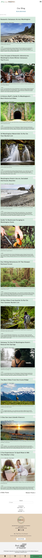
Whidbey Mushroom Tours (15, 256)
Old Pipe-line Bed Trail (18, 214)
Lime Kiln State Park (12, 446)
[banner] (21, 547)
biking (26, 89)
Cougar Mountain (4, 335)
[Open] (40, 1)
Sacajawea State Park (21, 129)
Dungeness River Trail (28, 292)
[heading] (21, 8)
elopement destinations (5, 90)
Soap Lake (11, 375)
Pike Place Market (27, 50)
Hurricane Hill (27, 293)
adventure (24, 49)
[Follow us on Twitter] (21, 530)
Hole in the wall (22, 293)
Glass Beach (8, 213)
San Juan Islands (11, 51)
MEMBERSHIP (36, 556)
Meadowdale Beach (22, 213)
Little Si (2, 336)
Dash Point (10, 335)
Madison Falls (19, 171)
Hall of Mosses (6, 293)
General (21, 88)
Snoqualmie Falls (27, 172)
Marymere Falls (25, 171)
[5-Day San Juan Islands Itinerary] (18, 439)
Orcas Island (27, 446)
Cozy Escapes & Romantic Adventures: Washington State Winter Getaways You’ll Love (15, 58)
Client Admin (11, 22)
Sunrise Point (23, 411)
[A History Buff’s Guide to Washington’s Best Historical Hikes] (18, 120)
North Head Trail (8, 129)
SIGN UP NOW (21, 538)
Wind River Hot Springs (17, 375)
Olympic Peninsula (18, 48)
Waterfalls (8, 173)
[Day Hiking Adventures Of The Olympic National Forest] (18, 286)
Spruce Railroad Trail (10, 295)
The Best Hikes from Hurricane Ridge (15, 380)
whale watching (10, 91)
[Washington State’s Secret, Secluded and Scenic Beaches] (18, 206)
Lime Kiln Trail (30, 335)
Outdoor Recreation (28, 90)
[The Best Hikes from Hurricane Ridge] (18, 404)
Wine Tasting (25, 488)
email (19, 526)
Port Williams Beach (26, 214)
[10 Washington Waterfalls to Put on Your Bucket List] (18, 164)
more (2, 46)
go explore (8, 50)
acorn (10, 305)
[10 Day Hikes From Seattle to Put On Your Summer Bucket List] (18, 328)
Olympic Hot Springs (4, 375)
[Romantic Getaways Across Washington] (18, 41)
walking (26, 129)
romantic (6, 51)
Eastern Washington (16, 88)
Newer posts (30, 492)
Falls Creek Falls (6, 171)
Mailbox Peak (6, 336)
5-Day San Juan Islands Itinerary (13, 417)
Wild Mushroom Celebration (25, 256)
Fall (28, 255)
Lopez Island (22, 446)
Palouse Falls (7, 172)
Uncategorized (3, 49)
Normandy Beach (4, 214)
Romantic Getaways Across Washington (15, 19)
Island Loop (5, 446)
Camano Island (3, 213)
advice (22, 128)
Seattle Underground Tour (8, 488)
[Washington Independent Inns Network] (7, 2)
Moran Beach (29, 213)
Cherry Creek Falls (28, 334)
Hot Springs (30, 374)
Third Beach (14, 215)
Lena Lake (5, 294)
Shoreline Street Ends (7, 215)
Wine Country (16, 49)
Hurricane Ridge (4, 411)
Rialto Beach (3, 295)
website (22, 526)
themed (4, 256)
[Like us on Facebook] (19, 530)
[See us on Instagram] (23, 530)
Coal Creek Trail (27, 128)
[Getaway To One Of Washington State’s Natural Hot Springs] (18, 367)
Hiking (11, 50)
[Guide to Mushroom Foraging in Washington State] (18, 248)
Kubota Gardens (18, 487)
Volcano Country (10, 49)
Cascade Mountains (8, 48)
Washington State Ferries (21, 447)
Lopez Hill (18, 446)
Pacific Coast (24, 48)
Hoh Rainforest (15, 293)
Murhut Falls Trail (16, 294)
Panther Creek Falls (13, 172)
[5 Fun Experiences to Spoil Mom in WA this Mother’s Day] (18, 480)
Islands (13, 48)
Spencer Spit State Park (8, 447)
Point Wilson (14, 129)
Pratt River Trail (29, 336)
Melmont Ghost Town (13, 336)
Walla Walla (16, 51)
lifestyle (14, 50)
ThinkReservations (23, 552)
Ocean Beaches (10, 214)
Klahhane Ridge (10, 411)
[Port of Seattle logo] (21, 548)
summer (15, 295)
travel (5, 91)
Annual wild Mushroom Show (21, 255)
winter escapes (16, 91)
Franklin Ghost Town (16, 335)
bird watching (30, 89)
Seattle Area (30, 48)
